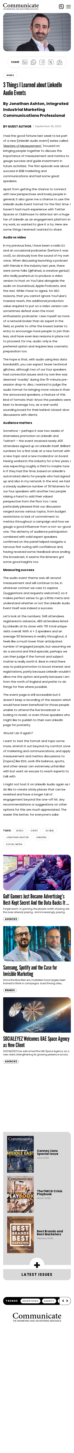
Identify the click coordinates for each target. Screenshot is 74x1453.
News (10, 75)
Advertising (30, 1301)
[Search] (61, 6)
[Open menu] (68, 6)
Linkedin (41, 837)
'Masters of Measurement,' (22, 146)
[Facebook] (42, 62)
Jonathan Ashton (17, 837)
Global (49, 830)
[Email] (59, 62)
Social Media (14, 844)
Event (34, 830)
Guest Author (19, 126)
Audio (19, 830)
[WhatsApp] (33, 62)
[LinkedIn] (25, 62)
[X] (51, 62)
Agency (49, 1301)
